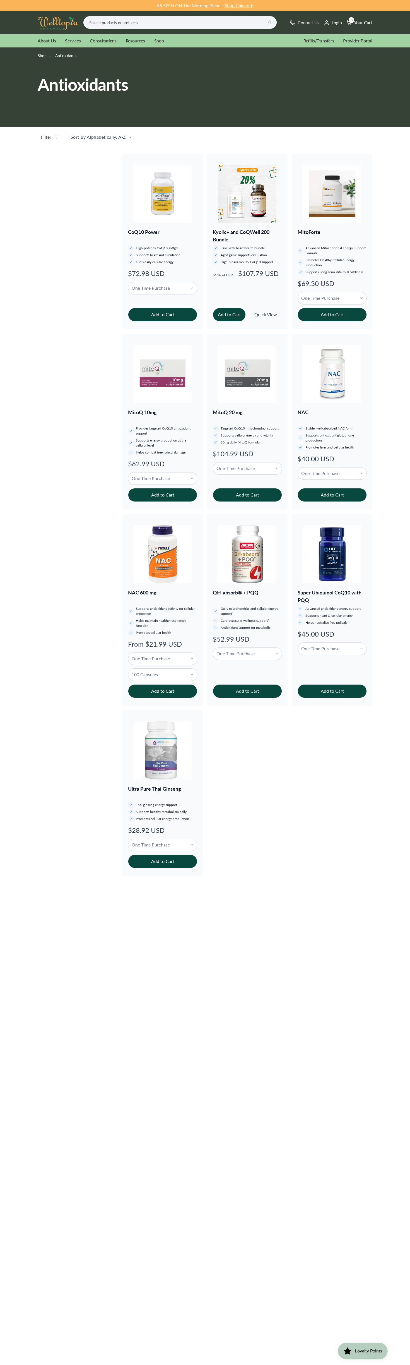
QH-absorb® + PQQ (236, 592)
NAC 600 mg (142, 592)
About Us (47, 40)
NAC (303, 412)
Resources (135, 40)
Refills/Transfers (318, 40)
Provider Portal (357, 40)
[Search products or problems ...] (269, 22)
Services (73, 40)
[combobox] (180, 22)
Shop (159, 40)
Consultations (103, 40)
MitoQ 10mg (142, 412)
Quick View (265, 314)
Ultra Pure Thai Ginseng (154, 789)
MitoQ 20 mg (228, 412)
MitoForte (309, 232)
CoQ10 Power (144, 232)
